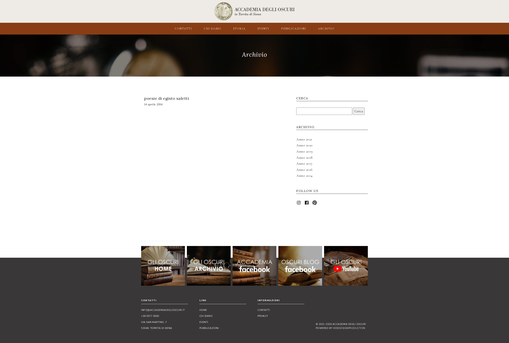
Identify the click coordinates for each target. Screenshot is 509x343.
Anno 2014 (304, 175)
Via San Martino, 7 (154, 322)
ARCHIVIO (326, 28)
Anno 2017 (304, 163)
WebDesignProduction (349, 328)
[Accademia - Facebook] (254, 266)
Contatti (263, 310)
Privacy (262, 316)
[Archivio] (209, 266)
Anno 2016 (304, 169)
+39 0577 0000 (150, 316)
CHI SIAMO (212, 28)
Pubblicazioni (209, 328)
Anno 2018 (304, 157)
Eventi (203, 322)
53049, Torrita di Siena (156, 328)
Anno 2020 (304, 145)
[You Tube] (346, 266)
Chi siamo (206, 316)
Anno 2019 (304, 151)
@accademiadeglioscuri (158, 241)
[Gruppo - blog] (300, 266)
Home (203, 310)
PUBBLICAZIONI (293, 28)
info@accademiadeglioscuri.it (163, 310)
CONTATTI (183, 28)
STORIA (239, 28)
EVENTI (263, 28)
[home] (163, 266)
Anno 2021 (304, 139)
